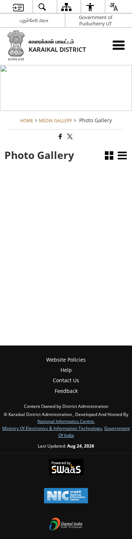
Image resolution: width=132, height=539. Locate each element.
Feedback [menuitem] (66, 390)
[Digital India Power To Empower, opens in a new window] (66, 524)
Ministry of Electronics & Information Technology (52, 428)
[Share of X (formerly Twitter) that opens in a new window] (69, 137)
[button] (109, 156)
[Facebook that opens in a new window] (60, 137)
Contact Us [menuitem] (66, 380)
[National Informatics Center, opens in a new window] (66, 496)
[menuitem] (18, 7)
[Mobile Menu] (118, 45)
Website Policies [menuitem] (66, 359)
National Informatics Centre (65, 421)
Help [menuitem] (66, 369)
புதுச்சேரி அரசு (34, 20)
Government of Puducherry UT (95, 20)
